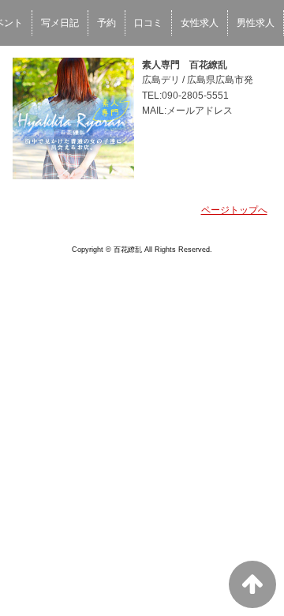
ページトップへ (234, 210)
